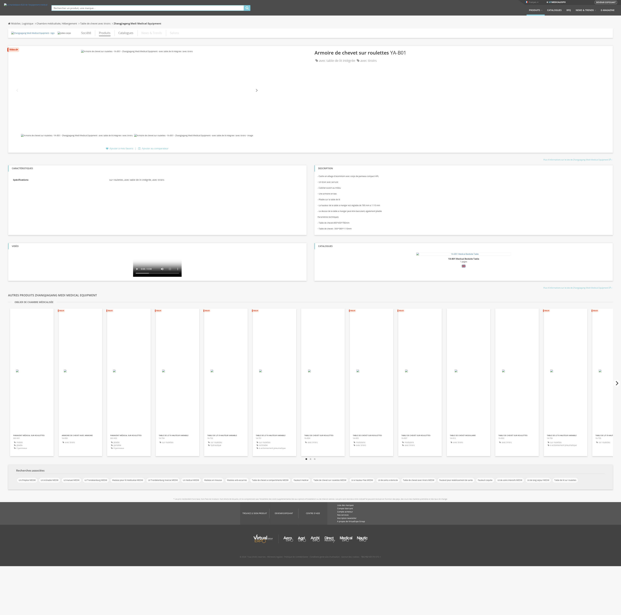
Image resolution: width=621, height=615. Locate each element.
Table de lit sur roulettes (565, 480)
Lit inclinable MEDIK (49, 480)
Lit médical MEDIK (191, 480)
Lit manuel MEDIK (71, 480)
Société (86, 33)
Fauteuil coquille (485, 480)
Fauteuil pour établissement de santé (456, 480)
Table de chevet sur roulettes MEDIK (330, 480)
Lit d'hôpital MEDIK (27, 480)
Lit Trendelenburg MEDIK (96, 480)
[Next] (256, 90)
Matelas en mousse (213, 480)
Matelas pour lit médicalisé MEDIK (127, 480)
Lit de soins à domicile (388, 480)
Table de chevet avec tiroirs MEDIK (418, 480)
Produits (534, 10)
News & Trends (585, 10)
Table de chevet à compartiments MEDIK (270, 480)
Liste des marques (345, 505)
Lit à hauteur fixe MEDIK (362, 480)
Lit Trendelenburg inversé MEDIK (163, 480)
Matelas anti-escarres (237, 480)
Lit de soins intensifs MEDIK (510, 480)
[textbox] (147, 8)
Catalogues (554, 10)
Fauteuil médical (301, 480)
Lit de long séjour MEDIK (538, 480)
